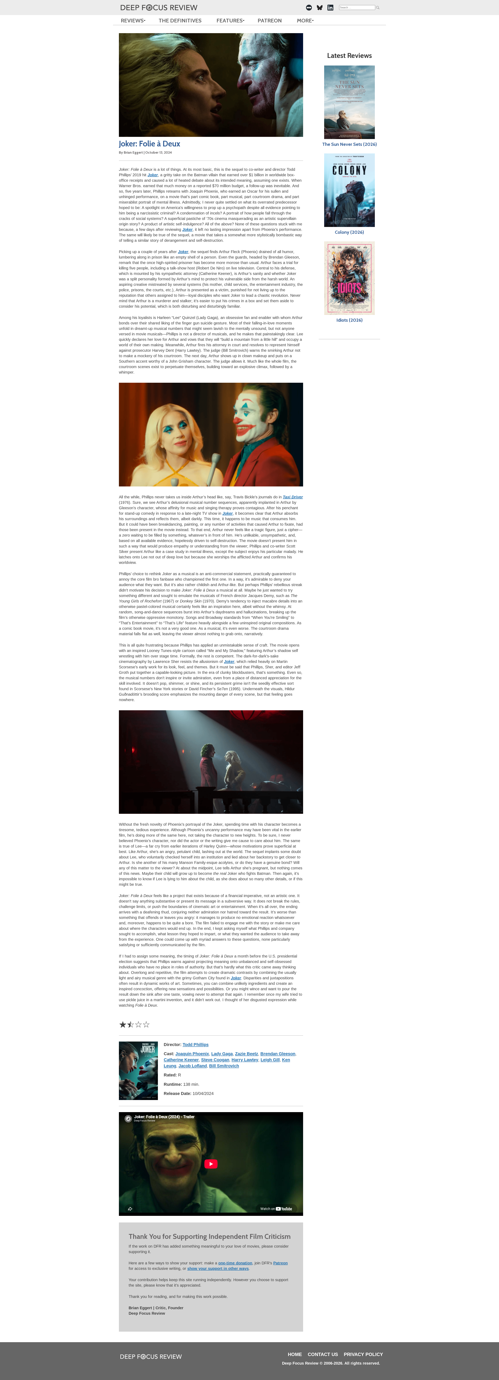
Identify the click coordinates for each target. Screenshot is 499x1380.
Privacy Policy (363, 1354)
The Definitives (180, 20)
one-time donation (235, 1263)
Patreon (270, 20)
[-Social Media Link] (309, 8)
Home (295, 1354)
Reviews (132, 20)
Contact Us (323, 1354)
